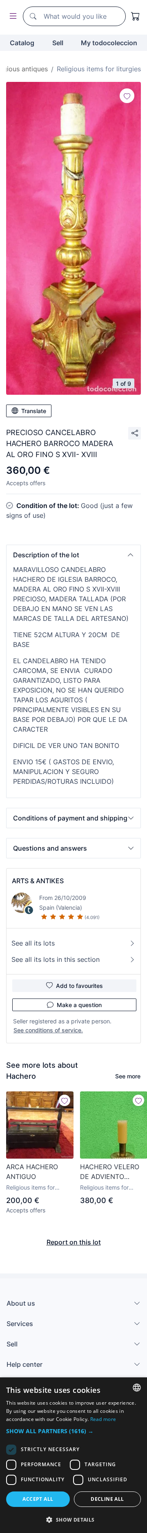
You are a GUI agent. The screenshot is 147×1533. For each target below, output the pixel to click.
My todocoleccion (109, 43)
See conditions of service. (48, 1030)
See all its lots (33, 943)
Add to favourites (79, 985)
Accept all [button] (37, 1499)
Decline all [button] (107, 1499)
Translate (33, 410)
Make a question (79, 1004)
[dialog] (73, 1455)
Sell (57, 43)
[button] (73, 555)
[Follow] (127, 95)
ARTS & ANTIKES (38, 881)
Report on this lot (74, 1242)
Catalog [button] (22, 43)
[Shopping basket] (135, 16)
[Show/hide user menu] (11, 16)
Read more (103, 1419)
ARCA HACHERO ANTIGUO (32, 1172)
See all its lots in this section (55, 959)
